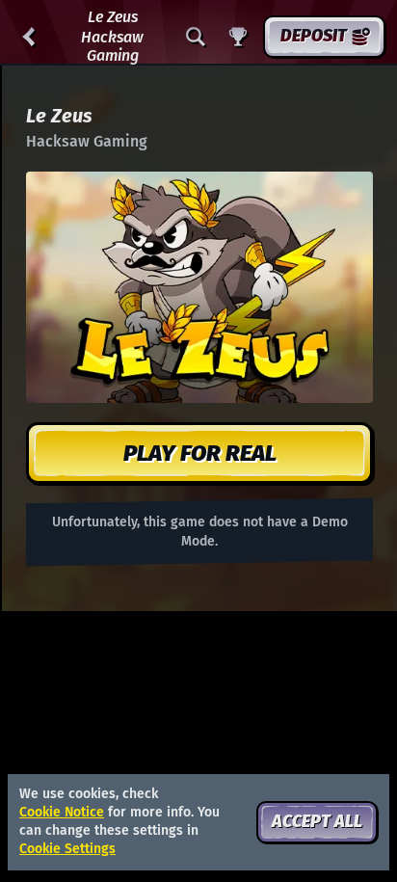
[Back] (29, 36)
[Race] (238, 36)
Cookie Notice (61, 812)
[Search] (195, 36)
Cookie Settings (67, 849)
